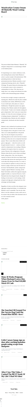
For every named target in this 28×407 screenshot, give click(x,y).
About (6, 392)
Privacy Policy (12, 392)
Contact (21, 392)
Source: (3, 202)
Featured (21, 261)
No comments (16, 289)
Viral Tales (3, 289)
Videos (25, 261)
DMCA (17, 392)
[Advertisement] (14, 47)
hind (2, 352)
